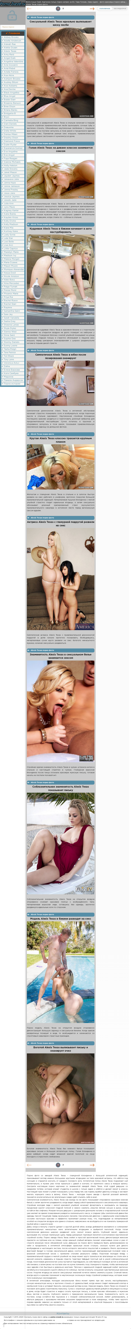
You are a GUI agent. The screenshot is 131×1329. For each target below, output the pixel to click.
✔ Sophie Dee (9, 339)
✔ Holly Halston (9, 166)
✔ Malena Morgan (11, 259)
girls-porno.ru (61, 1320)
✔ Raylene (7, 308)
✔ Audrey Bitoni (10, 82)
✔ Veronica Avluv (10, 363)
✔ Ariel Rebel (8, 69)
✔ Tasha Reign (9, 349)
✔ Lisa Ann (7, 245)
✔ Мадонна (7, 377)
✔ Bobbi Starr (9, 100)
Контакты (63, 1313)
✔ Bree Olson (8, 107)
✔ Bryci (5, 117)
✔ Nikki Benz (8, 280)
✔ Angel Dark (8, 58)
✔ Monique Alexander (13, 269)
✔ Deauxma (8, 127)
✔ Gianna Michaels (11, 162)
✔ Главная (13, 33)
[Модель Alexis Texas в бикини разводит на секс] (60, 974)
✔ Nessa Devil (9, 273)
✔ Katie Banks (9, 214)
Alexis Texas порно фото (42, 17)
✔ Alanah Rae (9, 44)
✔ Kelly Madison (10, 224)
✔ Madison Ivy (9, 256)
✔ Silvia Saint (8, 335)
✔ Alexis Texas (9, 51)
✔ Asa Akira (8, 75)
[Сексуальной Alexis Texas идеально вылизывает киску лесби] (60, 75)
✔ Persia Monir (9, 290)
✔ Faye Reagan (9, 159)
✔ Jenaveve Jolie (10, 179)
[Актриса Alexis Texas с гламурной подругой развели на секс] (60, 581)
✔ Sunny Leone (9, 346)
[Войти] (12, 15)
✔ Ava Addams (9, 86)
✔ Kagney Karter (10, 211)
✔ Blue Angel (8, 96)
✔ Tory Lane (8, 360)
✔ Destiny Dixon (10, 138)
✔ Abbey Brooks (10, 37)
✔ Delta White (9, 131)
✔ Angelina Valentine (12, 62)
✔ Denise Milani (9, 134)
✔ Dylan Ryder (9, 145)
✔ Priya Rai (7, 297)
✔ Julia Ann (8, 204)
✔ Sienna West (9, 332)
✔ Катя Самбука (10, 373)
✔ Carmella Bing (10, 121)
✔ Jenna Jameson (11, 186)
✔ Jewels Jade (9, 200)
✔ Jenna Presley (10, 190)
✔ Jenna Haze (9, 183)
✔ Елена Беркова (11, 370)
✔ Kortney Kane (10, 231)
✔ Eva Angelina (9, 152)
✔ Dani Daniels (9, 124)
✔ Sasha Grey (8, 321)
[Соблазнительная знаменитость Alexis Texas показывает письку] (60, 845)
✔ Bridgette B (9, 114)
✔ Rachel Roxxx (10, 301)
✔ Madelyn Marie (10, 252)
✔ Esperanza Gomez (12, 148)
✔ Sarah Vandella (10, 318)
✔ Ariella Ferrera (10, 72)
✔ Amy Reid (8, 55)
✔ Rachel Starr (9, 304)
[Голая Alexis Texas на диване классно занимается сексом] (60, 178)
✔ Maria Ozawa (9, 263)
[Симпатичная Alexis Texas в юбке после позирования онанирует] (60, 385)
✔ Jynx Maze (8, 207)
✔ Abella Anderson (11, 41)
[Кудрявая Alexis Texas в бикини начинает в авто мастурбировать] (60, 282)
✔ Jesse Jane (8, 193)
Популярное (105, 8)
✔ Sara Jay (7, 315)
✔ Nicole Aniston (10, 276)
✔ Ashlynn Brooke (11, 79)
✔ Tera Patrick (9, 353)
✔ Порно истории (11, 384)
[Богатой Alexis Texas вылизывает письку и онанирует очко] (60, 1100)
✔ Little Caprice (10, 249)
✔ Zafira (6, 366)
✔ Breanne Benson (11, 103)
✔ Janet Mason (9, 172)
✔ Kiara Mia (7, 228)
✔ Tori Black (8, 356)
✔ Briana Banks (9, 110)
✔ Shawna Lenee (10, 325)
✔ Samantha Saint (11, 311)
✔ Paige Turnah (9, 287)
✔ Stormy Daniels (10, 342)
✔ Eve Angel (8, 155)
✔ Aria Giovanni (10, 65)
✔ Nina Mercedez (10, 283)
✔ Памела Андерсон (12, 380)
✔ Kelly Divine (9, 221)
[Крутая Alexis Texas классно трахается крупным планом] (60, 468)
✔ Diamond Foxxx (11, 141)
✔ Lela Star (7, 238)
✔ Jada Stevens (9, 169)
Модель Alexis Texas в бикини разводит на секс (60, 919)
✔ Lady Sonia (8, 235)
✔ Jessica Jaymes (11, 197)
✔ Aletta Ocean (9, 48)
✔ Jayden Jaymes (11, 176)
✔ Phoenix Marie (10, 294)
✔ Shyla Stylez (9, 328)
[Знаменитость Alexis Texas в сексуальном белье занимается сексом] (60, 713)
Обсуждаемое (120, 8)
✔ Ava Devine (8, 89)
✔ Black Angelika (10, 93)
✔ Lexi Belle (8, 242)
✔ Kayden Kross (10, 218)
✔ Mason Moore (10, 266)
